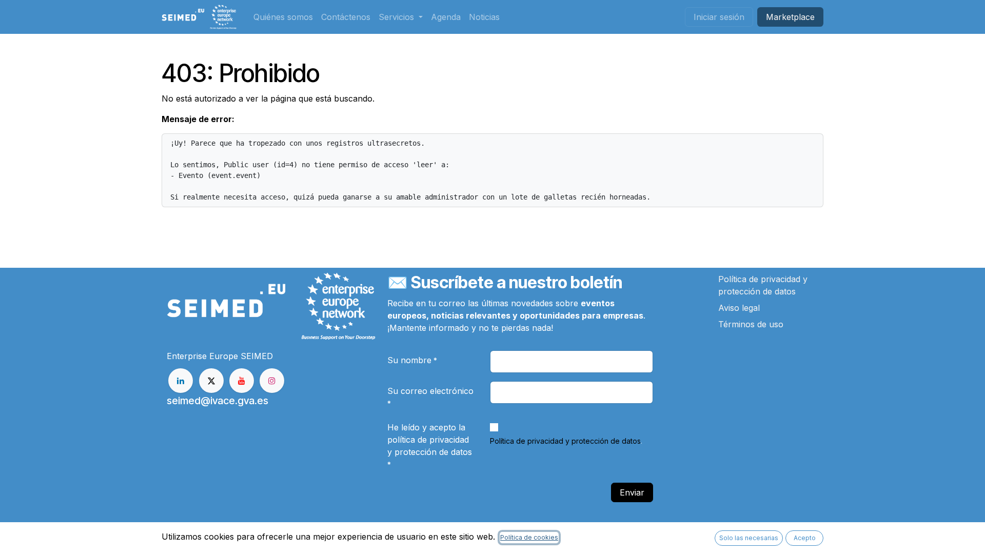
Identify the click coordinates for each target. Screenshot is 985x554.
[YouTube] (241, 380)
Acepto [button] (805, 538)
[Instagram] (272, 380)
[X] (211, 380)
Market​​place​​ (790, 17)
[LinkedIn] (180, 380)
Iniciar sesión (719, 17)
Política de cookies (529, 537)
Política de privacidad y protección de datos (565, 441)
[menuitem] (283, 17)
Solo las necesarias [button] (748, 538)
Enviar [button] (632, 492)
